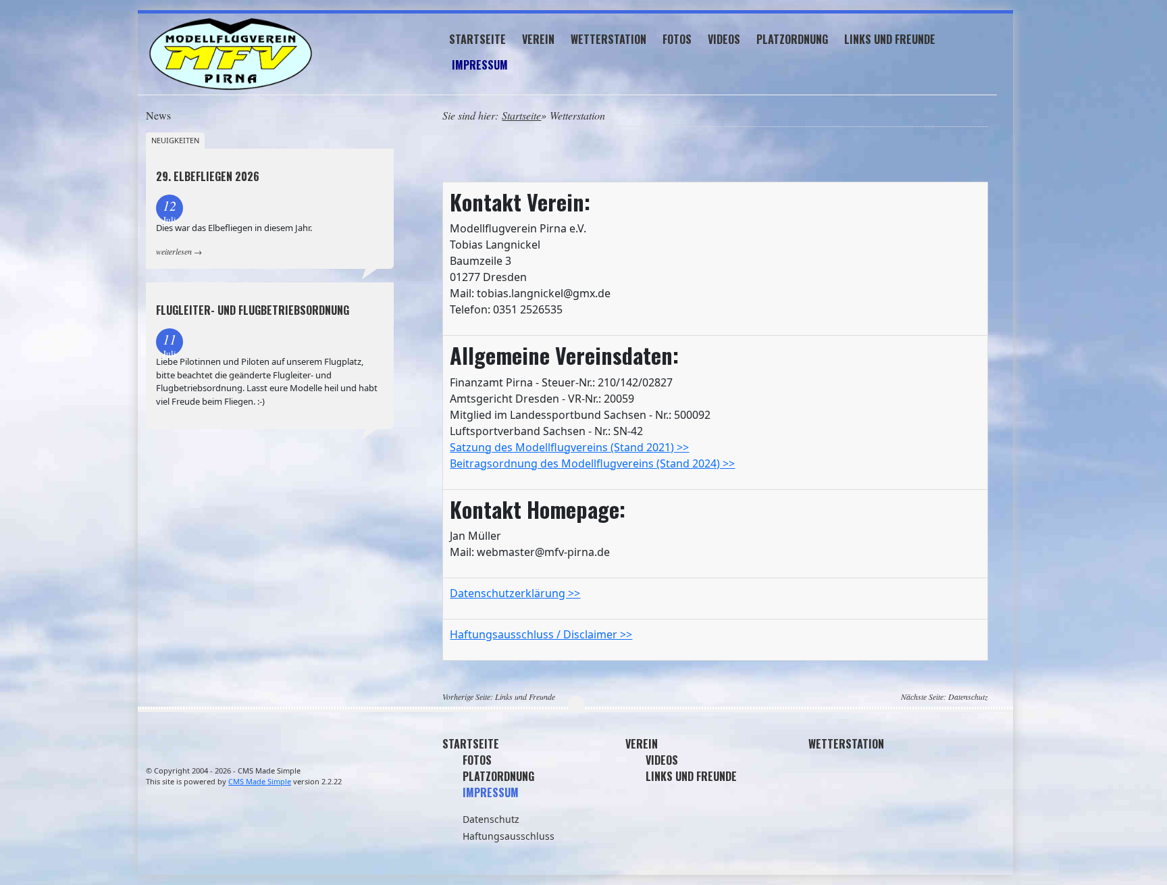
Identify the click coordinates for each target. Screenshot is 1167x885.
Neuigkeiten (175, 140)
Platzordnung (792, 39)
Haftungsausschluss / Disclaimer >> (541, 634)
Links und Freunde (889, 39)
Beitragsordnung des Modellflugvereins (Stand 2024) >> (592, 463)
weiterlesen (174, 251)
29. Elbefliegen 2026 (207, 176)
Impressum (480, 65)
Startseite (477, 39)
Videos (724, 39)
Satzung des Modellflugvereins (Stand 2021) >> (569, 447)
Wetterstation (608, 39)
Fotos (677, 39)
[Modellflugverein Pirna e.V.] (270, 54)
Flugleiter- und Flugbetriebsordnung (252, 310)
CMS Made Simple (259, 781)
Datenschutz (968, 696)
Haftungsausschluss (508, 836)
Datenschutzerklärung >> (515, 593)
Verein (538, 39)
